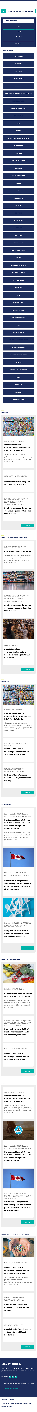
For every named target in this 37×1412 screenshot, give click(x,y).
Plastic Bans (18, 235)
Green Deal (18, 168)
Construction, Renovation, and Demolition (18, 93)
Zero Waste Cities (18, 399)
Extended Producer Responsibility (18, 138)
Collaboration (18, 86)
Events (18, 131)
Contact (4, 1400)
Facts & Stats (18, 146)
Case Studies (18, 71)
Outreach (18, 228)
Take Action (18, 362)
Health (18, 183)
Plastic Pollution (18, 243)
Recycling (18, 287)
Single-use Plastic (18, 332)
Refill (18, 295)
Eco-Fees (18, 123)
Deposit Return (19, 116)
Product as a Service (18, 273)
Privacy (12, 1400)
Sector (17, 36)
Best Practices (18, 56)
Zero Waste (18, 392)
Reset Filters (18, 43)
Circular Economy (18, 78)
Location (17, 26)
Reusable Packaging (18, 317)
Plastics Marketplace (18, 250)
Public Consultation (18, 280)
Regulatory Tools (18, 302)
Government (19, 153)
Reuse (18, 325)
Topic (17, 31)
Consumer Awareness (18, 101)
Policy (18, 258)
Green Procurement (18, 175)
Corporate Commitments (18, 108)
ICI (18, 190)
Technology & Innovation (18, 370)
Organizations (18, 220)
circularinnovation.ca (11, 1388)
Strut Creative (23, 1409)
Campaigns (18, 63)
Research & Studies (18, 310)
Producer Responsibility (18, 265)
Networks (18, 213)
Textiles (18, 377)
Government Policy (18, 161)
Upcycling (18, 385)
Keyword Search (11, 21)
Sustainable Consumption (18, 355)
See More (27, 525)
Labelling (18, 205)
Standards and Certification (18, 340)
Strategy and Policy (18, 347)
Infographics (18, 198)
